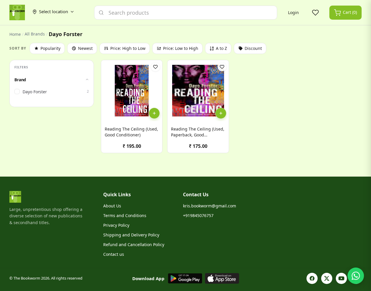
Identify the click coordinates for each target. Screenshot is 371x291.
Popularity (50, 48)
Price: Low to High (180, 48)
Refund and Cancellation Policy (133, 244)
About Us (112, 206)
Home (15, 34)
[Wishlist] (315, 12)
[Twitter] (326, 278)
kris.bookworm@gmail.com (209, 206)
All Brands (35, 34)
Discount (253, 48)
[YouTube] (341, 278)
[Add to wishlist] (155, 66)
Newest (85, 48)
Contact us (113, 254)
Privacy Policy (116, 225)
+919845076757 (198, 215)
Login (293, 12)
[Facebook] (312, 278)
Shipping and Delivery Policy (131, 235)
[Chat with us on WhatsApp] (356, 276)
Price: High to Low (127, 48)
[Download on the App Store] (222, 278)
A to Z (221, 48)
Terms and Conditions (124, 215)
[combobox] (185, 12)
